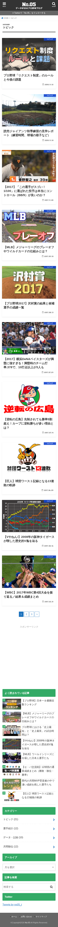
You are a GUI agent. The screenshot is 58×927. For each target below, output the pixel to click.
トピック (10, 819)
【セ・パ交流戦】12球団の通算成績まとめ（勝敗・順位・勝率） (38, 771)
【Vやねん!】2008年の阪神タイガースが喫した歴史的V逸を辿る (38, 744)
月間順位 (10, 846)
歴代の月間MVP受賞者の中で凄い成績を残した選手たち (38, 782)
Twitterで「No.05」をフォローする (29, 13)
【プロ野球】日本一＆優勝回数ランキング (38, 702)
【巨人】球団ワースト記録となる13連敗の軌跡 (38, 795)
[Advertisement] (29, 657)
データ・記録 (13, 837)
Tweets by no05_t (12, 904)
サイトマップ (41, 917)
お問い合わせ (26, 917)
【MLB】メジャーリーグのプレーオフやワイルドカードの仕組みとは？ (38, 717)
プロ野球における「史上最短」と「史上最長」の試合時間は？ (38, 731)
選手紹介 (10, 828)
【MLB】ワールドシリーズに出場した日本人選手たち (38, 756)
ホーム (14, 917)
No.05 (27, 923)
